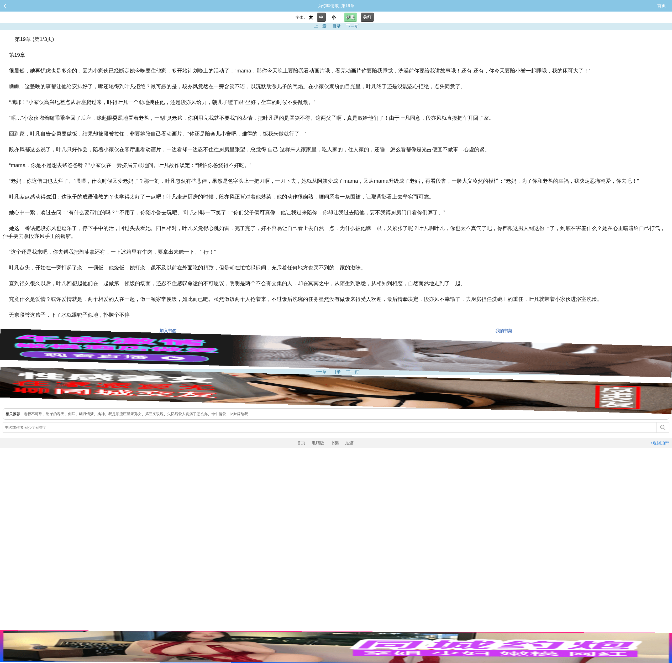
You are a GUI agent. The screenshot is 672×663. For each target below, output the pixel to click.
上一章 (320, 26)
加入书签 (168, 330)
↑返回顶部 (659, 443)
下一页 (352, 26)
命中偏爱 (218, 414)
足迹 (349, 443)
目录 (336, 26)
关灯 (367, 17)
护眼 (350, 17)
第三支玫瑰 (154, 414)
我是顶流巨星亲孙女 (124, 414)
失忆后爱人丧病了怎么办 (187, 414)
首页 (661, 5)
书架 (334, 443)
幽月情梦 (86, 414)
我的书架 (504, 330)
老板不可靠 (33, 414)
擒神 (101, 414)
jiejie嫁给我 (239, 414)
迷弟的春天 (55, 414)
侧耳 (71, 414)
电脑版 (318, 443)
